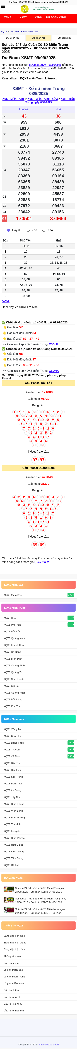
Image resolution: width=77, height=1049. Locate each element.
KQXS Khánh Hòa (14, 645)
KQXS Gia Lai (11, 685)
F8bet (20, 1027)
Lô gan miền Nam (14, 983)
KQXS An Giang (12, 790)
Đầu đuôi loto (11, 963)
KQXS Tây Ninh (12, 797)
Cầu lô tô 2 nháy (13, 1003)
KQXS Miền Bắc (13, 584)
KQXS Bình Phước (14, 837)
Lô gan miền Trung (14, 976)
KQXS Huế (10, 617)
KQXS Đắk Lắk (12, 631)
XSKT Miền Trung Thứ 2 (43, 98)
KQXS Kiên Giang (14, 851)
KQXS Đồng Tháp (14, 742)
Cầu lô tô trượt (12, 997)
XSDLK (53, 344)
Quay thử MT (42, 561)
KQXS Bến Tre (12, 763)
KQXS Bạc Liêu (12, 770)
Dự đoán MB (12, 37)
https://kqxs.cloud (49, 1044)
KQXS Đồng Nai (13, 783)
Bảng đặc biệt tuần (14, 935)
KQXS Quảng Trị (13, 672)
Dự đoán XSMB (54, 17)
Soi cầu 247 (37, 24)
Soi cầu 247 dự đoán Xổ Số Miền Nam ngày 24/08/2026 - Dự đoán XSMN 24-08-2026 (40, 911)
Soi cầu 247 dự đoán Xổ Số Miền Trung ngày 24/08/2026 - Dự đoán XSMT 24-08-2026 (40, 900)
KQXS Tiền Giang (13, 858)
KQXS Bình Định (13, 658)
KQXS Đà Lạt (11, 865)
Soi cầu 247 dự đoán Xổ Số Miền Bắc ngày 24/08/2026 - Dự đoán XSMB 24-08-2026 (39, 890)
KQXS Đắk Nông (13, 699)
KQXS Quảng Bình (14, 665)
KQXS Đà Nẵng (12, 651)
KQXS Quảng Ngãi (14, 692)
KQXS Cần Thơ (12, 736)
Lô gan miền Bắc (13, 969)
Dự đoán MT (38, 37)
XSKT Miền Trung (14, 98)
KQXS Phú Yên (12, 624)
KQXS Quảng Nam (14, 638)
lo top (55, 1027)
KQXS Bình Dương (14, 817)
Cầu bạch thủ (11, 990)
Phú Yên (24, 109)
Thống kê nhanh (13, 956)
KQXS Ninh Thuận (14, 679)
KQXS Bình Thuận (14, 803)
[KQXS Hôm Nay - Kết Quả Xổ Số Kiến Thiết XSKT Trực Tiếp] (38, 8)
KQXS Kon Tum (12, 706)
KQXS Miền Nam (14, 719)
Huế (58, 109)
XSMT (23, 17)
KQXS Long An (12, 831)
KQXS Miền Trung (15, 607)
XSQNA (54, 370)
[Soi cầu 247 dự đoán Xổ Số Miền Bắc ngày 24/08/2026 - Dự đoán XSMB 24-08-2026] (9, 889)
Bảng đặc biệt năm (14, 949)
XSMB (7, 17)
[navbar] (3, 6)
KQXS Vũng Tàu (13, 729)
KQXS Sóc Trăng (13, 776)
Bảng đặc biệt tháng (15, 942)
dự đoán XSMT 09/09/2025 (45, 64)
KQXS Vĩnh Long (13, 810)
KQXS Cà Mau (12, 756)
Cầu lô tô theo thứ (14, 1010)
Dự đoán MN (64, 37)
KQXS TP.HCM (12, 749)
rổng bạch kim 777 (37, 1027)
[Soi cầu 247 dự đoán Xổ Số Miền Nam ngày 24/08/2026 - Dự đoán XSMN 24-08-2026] (9, 910)
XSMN (38, 17)
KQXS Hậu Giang (13, 844)
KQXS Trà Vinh (12, 824)
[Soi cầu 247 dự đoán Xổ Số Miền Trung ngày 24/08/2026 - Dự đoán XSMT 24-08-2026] (9, 900)
